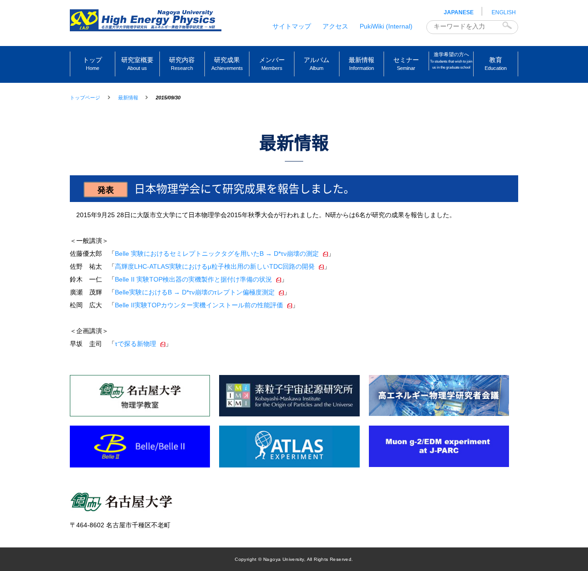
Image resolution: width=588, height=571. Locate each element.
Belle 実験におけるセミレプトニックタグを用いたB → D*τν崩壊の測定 (217, 253)
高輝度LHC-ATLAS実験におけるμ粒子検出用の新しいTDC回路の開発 (215, 266)
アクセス (335, 26)
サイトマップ (291, 26)
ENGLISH (504, 12)
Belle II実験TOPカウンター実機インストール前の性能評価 (199, 305)
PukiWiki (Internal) (386, 26)
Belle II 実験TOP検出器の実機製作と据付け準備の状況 (193, 279)
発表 (105, 190)
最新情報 (128, 97)
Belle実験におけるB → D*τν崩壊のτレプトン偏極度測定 (195, 292)
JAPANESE (459, 12)
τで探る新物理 (135, 343)
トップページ (85, 97)
